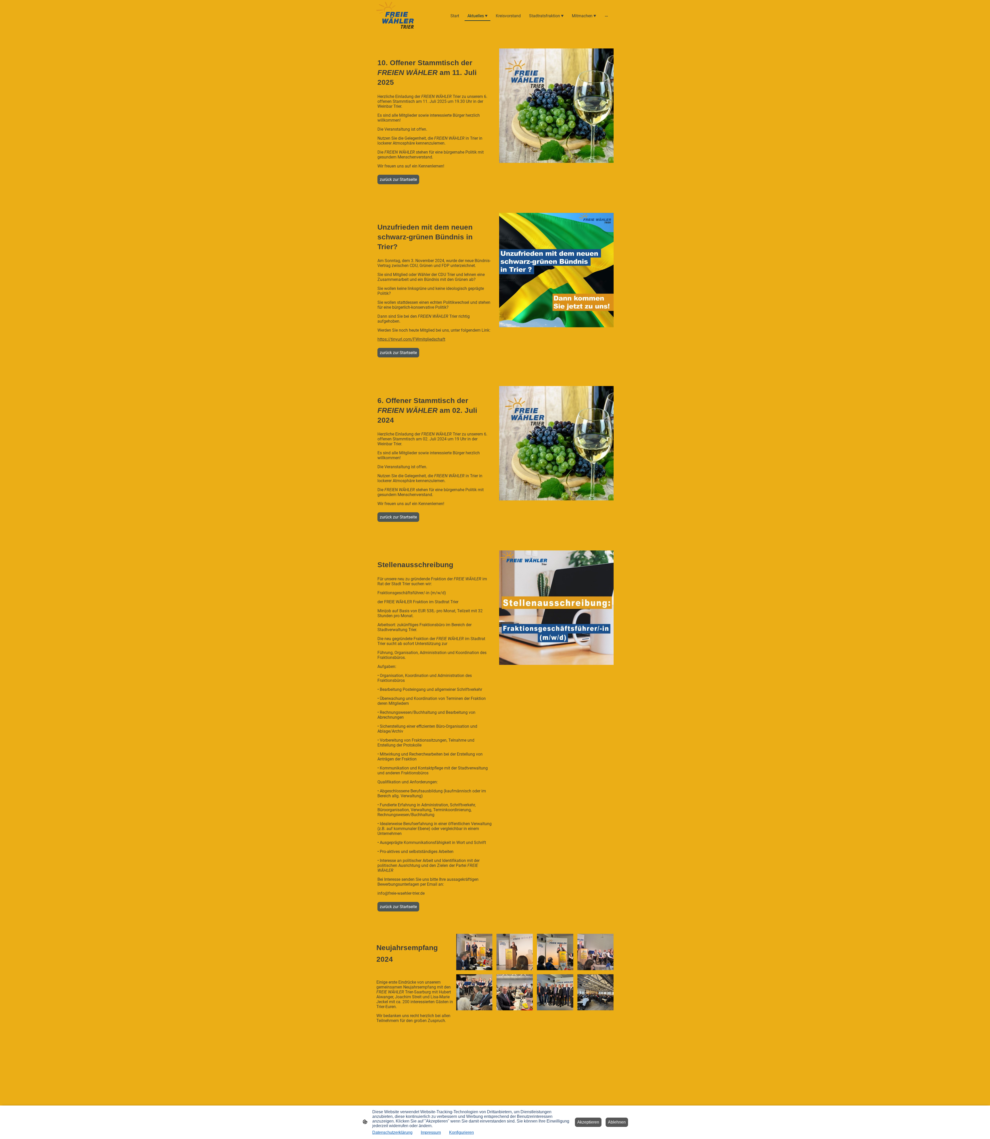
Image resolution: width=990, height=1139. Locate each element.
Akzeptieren (588, 1122)
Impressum (431, 1132)
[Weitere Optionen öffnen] (606, 16)
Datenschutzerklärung (392, 1132)
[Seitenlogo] (395, 16)
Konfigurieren (461, 1132)
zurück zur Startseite (398, 179)
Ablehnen (617, 1122)
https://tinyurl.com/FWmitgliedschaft (411, 339)
